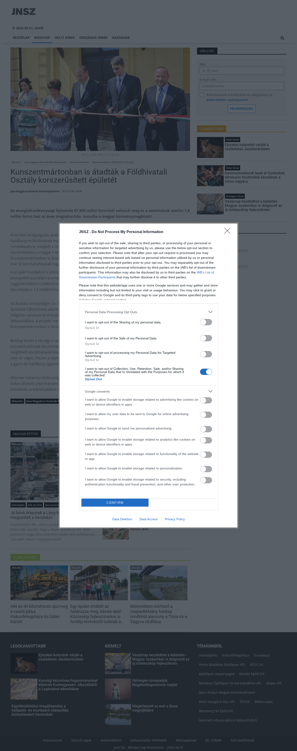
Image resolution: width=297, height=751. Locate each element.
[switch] (206, 322)
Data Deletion (122, 519)
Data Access (148, 519)
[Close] (228, 232)
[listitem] (148, 311)
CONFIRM (115, 502)
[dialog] (148, 375)
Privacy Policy (175, 519)
